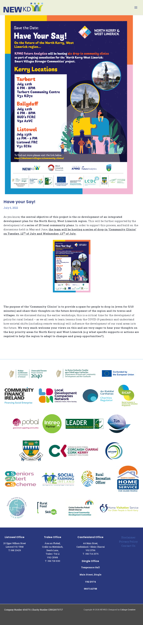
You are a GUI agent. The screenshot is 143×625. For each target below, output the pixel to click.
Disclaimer (128, 537)
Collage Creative (127, 609)
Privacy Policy (128, 541)
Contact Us (128, 545)
